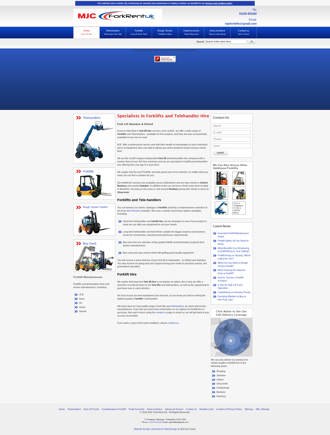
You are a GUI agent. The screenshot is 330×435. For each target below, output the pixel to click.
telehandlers (177, 306)
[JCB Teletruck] (239, 200)
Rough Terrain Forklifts (95, 207)
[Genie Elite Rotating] (221, 215)
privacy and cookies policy (218, 3)
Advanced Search (174, 409)
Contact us (243, 32)
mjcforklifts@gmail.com (241, 23)
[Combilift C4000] (221, 200)
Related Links (206, 409)
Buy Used (89, 243)
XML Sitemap (262, 409)
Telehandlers (113, 32)
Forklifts (139, 32)
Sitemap (248, 409)
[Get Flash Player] (165, 61)
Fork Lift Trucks (91, 409)
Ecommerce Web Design (164, 429)
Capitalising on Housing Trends (234, 292)
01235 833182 (248, 13)
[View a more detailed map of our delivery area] (231, 356)
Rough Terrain (165, 32)
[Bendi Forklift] (221, 185)
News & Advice (217, 32)
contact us (161, 312)
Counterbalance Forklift (114, 409)
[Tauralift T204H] (239, 185)
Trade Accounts (191, 32)
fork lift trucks (133, 210)
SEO (182, 429)
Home (86, 32)
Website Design (142, 429)
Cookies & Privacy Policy (229, 409)
